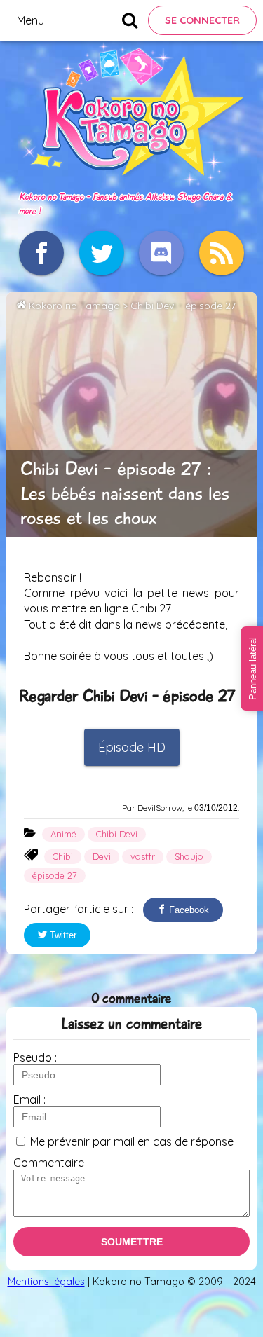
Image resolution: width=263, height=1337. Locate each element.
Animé (63, 833)
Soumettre (132, 1241)
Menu (30, 20)
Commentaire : (51, 1163)
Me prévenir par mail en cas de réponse (132, 1141)
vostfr (142, 856)
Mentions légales (46, 1281)
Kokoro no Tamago (74, 305)
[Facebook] (41, 253)
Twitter (61, 935)
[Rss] (221, 253)
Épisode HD (132, 747)
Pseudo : (35, 1057)
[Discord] (161, 253)
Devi (102, 856)
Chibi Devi (116, 833)
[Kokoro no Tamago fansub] (131, 181)
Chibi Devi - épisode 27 (183, 305)
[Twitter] (101, 253)
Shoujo (189, 856)
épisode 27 (54, 875)
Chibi (63, 856)
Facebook (187, 910)
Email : (29, 1099)
